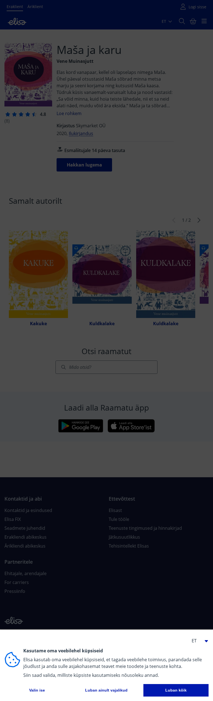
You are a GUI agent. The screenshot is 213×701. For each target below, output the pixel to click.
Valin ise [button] (37, 690)
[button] (197, 640)
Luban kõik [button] (176, 690)
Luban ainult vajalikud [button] (106, 690)
